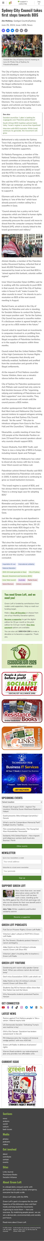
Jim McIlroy (7, 20)
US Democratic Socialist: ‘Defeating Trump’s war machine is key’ (21, 1019)
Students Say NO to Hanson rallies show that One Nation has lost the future (21, 988)
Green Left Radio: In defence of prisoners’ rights (20, 1039)
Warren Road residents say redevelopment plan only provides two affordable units (20, 1046)
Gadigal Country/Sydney (25, 20)
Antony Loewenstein (23, 584)
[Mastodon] (3, 30)
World (5, 1124)
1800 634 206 (24, 631)
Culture (6, 1126)
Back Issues (7, 1129)
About (5, 1154)
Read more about (14, 1222)
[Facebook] (8, 30)
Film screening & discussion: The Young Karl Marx (21, 830)
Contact (6, 1159)
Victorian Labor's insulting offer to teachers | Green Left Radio (21, 955)
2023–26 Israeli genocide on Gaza (14, 572)
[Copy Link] (26, 30)
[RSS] (41, 1007)
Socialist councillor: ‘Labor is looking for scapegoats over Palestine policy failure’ (19, 118)
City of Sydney (34, 572)
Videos (5, 1144)
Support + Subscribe (23, 3)
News (29, 25)
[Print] (17, 30)
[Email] (21, 30)
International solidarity (26, 564)
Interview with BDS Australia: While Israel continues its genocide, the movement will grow (20, 130)
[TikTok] (17, 1007)
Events (5, 1162)
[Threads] (36, 1007)
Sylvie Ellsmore (8, 584)
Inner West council (9, 580)
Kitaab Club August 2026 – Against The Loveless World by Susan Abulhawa (19, 808)
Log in (39, 3)
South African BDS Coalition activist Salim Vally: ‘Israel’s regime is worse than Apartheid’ (22, 124)
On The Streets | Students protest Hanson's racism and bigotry (21, 941)
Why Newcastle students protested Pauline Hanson (21, 995)
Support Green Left (13, 886)
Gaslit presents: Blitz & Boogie (15, 816)
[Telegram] (26, 1007)
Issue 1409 (21, 25)
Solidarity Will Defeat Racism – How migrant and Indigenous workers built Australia (21, 836)
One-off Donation (18, 613)
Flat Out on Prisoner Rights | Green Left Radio (21, 929)
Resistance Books (10, 1174)
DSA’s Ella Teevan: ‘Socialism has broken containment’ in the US (19, 1026)
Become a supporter (13, 619)
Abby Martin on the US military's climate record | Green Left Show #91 (19, 948)
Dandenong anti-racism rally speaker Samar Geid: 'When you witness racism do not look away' (21, 970)
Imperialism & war (9, 564)
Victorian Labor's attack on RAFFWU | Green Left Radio (21, 935)
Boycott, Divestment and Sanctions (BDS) (17, 576)
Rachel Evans (32, 580)
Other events (22, 846)
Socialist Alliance (10, 1177)
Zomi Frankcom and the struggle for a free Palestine (20, 1052)
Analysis (6, 1121)
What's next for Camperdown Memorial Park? (21, 822)
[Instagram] (21, 1007)
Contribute (7, 1157)
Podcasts (6, 1142)
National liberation (9, 568)
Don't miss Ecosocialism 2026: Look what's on (22, 976)
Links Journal (8, 1172)
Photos (5, 1139)
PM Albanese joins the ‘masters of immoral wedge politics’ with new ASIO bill (20, 1032)
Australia (22, 580)
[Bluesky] (12, 30)
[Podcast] (8, 1007)
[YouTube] (3, 1007)
